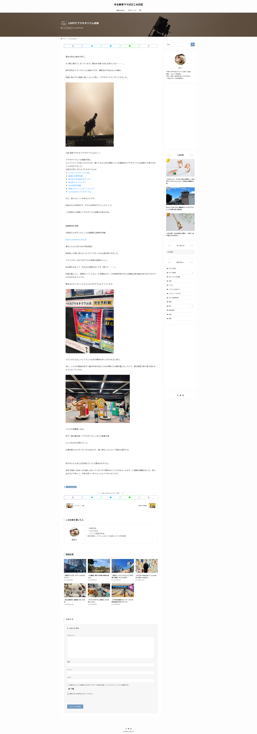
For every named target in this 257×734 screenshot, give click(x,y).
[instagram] (183, 395)
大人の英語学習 (173, 298)
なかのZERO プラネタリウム (79, 191)
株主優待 (171, 310)
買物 (170, 318)
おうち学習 (172, 268)
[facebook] (178, 395)
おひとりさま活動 (174, 277)
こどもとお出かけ (67, 28)
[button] (73, 46)
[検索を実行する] (193, 44)
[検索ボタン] (140, 10)
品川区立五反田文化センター (80, 179)
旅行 (170, 306)
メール (69, 669)
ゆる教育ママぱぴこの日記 (128, 4)
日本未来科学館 (74, 185)
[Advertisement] (180, 116)
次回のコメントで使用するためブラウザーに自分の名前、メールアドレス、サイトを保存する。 (99, 685)
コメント (70, 635)
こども (171, 285)
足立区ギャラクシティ (77, 182)
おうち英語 (172, 273)
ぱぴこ (74, 540)
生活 (170, 314)
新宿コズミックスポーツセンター (81, 188)
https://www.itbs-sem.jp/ (76, 239)
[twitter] (180, 395)
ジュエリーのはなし (175, 293)
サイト (69, 677)
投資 (170, 302)
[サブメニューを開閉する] (192, 272)
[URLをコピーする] (149, 46)
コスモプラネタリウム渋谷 (79, 172)
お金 (170, 281)
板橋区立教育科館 (75, 176)
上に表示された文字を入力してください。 (80, 694)
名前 (68, 662)
